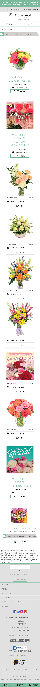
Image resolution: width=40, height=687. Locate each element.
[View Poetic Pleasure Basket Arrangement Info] (20, 226)
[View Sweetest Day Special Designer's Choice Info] (20, 459)
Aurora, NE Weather (9, 673)
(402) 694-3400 (33, 9)
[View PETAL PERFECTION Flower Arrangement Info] (20, 412)
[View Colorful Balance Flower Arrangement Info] (20, 273)
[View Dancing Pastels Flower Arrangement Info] (20, 180)
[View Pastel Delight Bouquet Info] (20, 319)
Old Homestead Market (20, 655)
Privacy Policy (6, 679)
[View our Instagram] (21, 613)
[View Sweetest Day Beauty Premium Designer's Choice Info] (20, 366)
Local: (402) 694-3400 (20, 630)
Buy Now (19, 91)
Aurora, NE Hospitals (31, 670)
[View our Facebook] (14, 613)
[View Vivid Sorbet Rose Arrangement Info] (20, 57)
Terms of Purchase (20, 679)
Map (20, 685)
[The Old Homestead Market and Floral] (20, 19)
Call (7, 685)
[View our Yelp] (25, 613)
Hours (34, 685)
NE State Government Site (28, 673)
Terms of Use (34, 679)
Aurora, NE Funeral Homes (11, 670)
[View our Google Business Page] (18, 613)
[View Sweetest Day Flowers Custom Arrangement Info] (20, 115)
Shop (11, 24)
